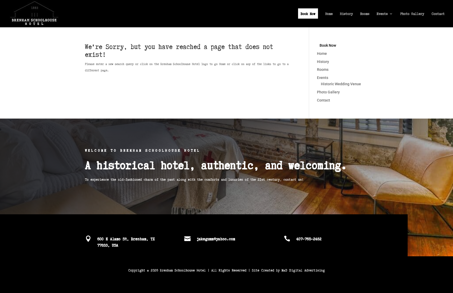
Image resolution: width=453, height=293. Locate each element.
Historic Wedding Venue (341, 84)
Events (382, 14)
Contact (438, 14)
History (346, 14)
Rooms (364, 14)
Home (329, 14)
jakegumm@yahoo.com (216, 238)
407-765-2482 (308, 238)
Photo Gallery (412, 14)
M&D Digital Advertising (303, 270)
